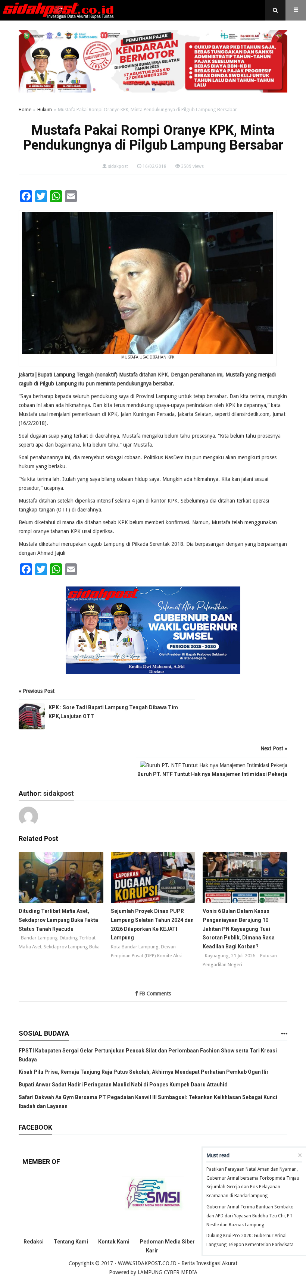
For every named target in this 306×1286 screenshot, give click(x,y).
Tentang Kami (71, 1242)
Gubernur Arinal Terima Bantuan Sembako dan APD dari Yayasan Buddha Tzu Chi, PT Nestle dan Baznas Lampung (250, 1215)
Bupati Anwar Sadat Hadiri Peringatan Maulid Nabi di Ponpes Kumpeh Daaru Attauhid (123, 1085)
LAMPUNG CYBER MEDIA (167, 1272)
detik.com (258, 414)
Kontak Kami (113, 1242)
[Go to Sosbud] (284, 1034)
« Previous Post (36, 691)
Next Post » (273, 748)
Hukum (44, 109)
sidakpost (118, 166)
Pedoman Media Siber (167, 1242)
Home (25, 109)
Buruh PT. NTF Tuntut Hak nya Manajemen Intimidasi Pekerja (212, 774)
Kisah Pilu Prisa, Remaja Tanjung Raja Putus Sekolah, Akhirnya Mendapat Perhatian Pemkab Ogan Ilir (144, 1072)
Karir (152, 1251)
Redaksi (34, 1242)
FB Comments (154, 993)
